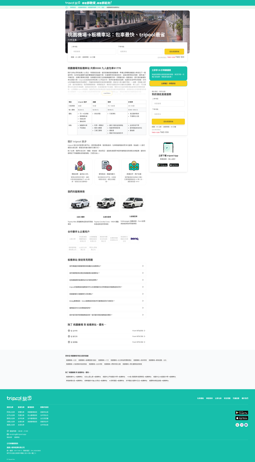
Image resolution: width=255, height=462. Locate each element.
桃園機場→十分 (103, 360)
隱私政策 (9, 437)
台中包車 (21, 418)
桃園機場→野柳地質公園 (112, 364)
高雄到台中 (44, 422)
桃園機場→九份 (71, 360)
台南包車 (21, 425)
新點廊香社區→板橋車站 (74, 381)
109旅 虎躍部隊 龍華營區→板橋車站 (139, 377)
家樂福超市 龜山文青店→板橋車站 (95, 381)
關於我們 (245, 398)
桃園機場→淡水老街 (95, 364)
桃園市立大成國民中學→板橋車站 (164, 377)
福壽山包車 (11, 425)
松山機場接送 (32, 415)
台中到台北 (44, 415)
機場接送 (73, 7)
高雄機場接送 (32, 422)
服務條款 (17, 437)
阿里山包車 (11, 412)
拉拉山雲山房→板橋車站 (92, 377)
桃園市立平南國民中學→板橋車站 (114, 377)
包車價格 (200, 398)
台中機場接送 (32, 418)
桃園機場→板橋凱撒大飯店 (87, 360)
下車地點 (121, 47)
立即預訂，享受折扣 (168, 83)
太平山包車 (11, 415)
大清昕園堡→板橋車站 (116, 381)
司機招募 (236, 398)
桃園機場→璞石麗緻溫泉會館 (132, 364)
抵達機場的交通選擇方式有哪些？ (81, 294)
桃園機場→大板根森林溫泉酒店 (76, 364)
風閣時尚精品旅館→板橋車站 (159, 381)
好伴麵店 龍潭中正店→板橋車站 (136, 381)
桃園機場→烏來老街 (140, 360)
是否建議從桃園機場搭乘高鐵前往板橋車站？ (85, 266)
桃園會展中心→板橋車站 (74, 377)
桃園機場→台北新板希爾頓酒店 (121, 360)
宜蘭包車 (21, 412)
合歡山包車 (11, 422)
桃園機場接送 (32, 412)
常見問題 (227, 398)
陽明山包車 (11, 418)
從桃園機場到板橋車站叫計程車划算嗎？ (83, 280)
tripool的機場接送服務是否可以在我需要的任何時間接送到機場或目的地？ (95, 287)
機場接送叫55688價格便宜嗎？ (80, 308)
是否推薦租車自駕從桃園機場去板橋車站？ (84, 273)
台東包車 (21, 422)
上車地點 (74, 47)
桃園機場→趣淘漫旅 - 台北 (157, 360)
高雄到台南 (44, 412)
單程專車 (209, 398)
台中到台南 (44, 425)
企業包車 (218, 398)
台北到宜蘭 (44, 418)
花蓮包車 (21, 415)
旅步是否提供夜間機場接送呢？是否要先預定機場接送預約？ (90, 315)
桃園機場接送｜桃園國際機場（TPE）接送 (91, 7)
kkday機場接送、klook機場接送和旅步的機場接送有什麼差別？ (92, 301)
